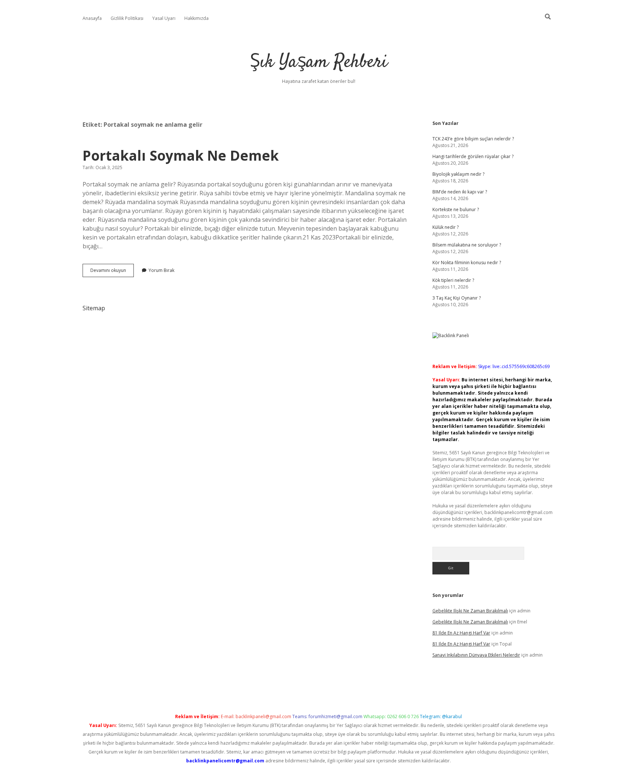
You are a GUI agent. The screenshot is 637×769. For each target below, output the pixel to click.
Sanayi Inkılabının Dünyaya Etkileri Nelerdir (476, 655)
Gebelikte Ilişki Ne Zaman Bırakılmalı (470, 611)
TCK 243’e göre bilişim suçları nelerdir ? (473, 139)
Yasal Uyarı (163, 18)
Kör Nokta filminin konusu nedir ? (466, 262)
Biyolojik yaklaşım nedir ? (458, 174)
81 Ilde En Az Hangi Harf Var (461, 633)
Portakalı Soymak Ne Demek (181, 155)
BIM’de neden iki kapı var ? (459, 192)
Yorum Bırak (161, 270)
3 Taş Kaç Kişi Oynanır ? (456, 298)
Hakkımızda (196, 18)
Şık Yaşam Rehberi (318, 62)
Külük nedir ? (445, 227)
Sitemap (94, 308)
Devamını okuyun (112, 272)
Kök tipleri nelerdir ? (453, 280)
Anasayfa (92, 18)
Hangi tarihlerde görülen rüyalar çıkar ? (473, 156)
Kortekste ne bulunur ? (455, 209)
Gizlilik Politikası (127, 18)
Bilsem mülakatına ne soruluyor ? (466, 245)
